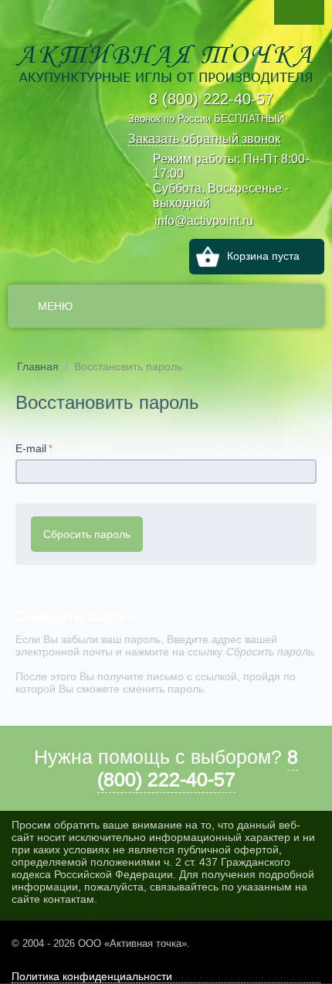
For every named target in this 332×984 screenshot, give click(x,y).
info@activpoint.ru (203, 220)
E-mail (30, 448)
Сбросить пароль (86, 534)
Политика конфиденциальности (92, 976)
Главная (38, 366)
